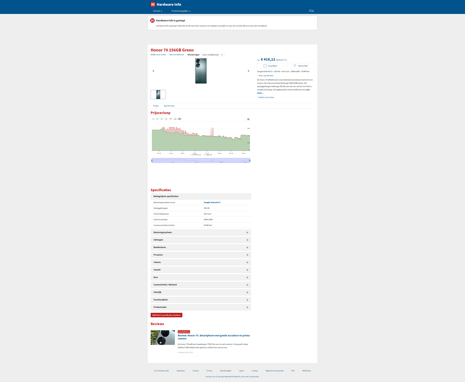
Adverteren (181, 370)
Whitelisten (306, 370)
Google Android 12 (212, 202)
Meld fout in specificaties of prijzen (166, 315)
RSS (292, 370)
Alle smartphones (176, 54)
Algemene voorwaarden (275, 370)
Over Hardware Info (161, 370)
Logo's (241, 370)
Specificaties (169, 105)
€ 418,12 (268, 59)
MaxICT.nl (283, 60)
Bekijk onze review (158, 54)
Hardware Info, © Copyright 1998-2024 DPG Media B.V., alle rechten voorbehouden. (232, 377)
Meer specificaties (266, 75)
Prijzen (156, 105)
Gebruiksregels (225, 370)
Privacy (209, 370)
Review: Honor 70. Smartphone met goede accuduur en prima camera (214, 337)
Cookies (255, 370)
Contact (196, 370)
